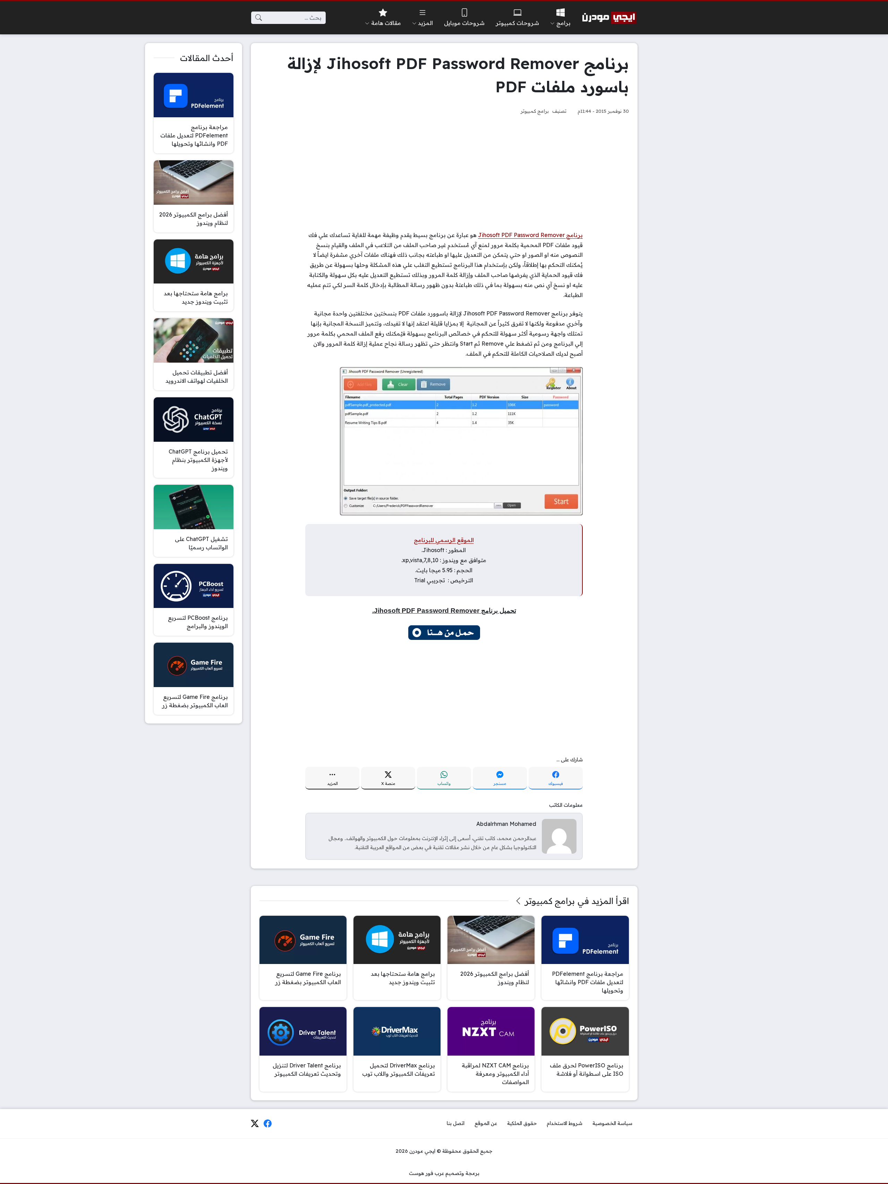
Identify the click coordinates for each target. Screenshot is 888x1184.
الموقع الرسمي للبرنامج (444, 539)
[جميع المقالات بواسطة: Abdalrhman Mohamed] (559, 835)
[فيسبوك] (267, 1123)
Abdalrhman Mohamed (506, 823)
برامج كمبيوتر (535, 111)
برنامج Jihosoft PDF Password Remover (530, 234)
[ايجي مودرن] (609, 18)
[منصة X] (254, 1123)
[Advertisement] (444, 172)
